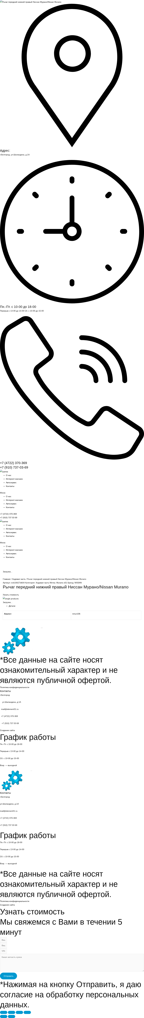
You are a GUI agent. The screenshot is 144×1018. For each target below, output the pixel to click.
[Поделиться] (11, 1012)
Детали (12, 606)
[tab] (75, 606)
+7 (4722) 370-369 (13, 463)
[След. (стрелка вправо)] (11, 1016)
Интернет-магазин (14, 479)
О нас (8, 475)
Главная (6, 579)
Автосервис (11, 482)
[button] (72, 493)
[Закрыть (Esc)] (3, 1012)
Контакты (10, 486)
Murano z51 (61, 583)
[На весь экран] (19, 1012)
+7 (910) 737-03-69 (14, 467)
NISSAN (78, 583)
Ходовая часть (18, 579)
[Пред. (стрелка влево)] (3, 1016)
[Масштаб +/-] (27, 1012)
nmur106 (76, 614)
